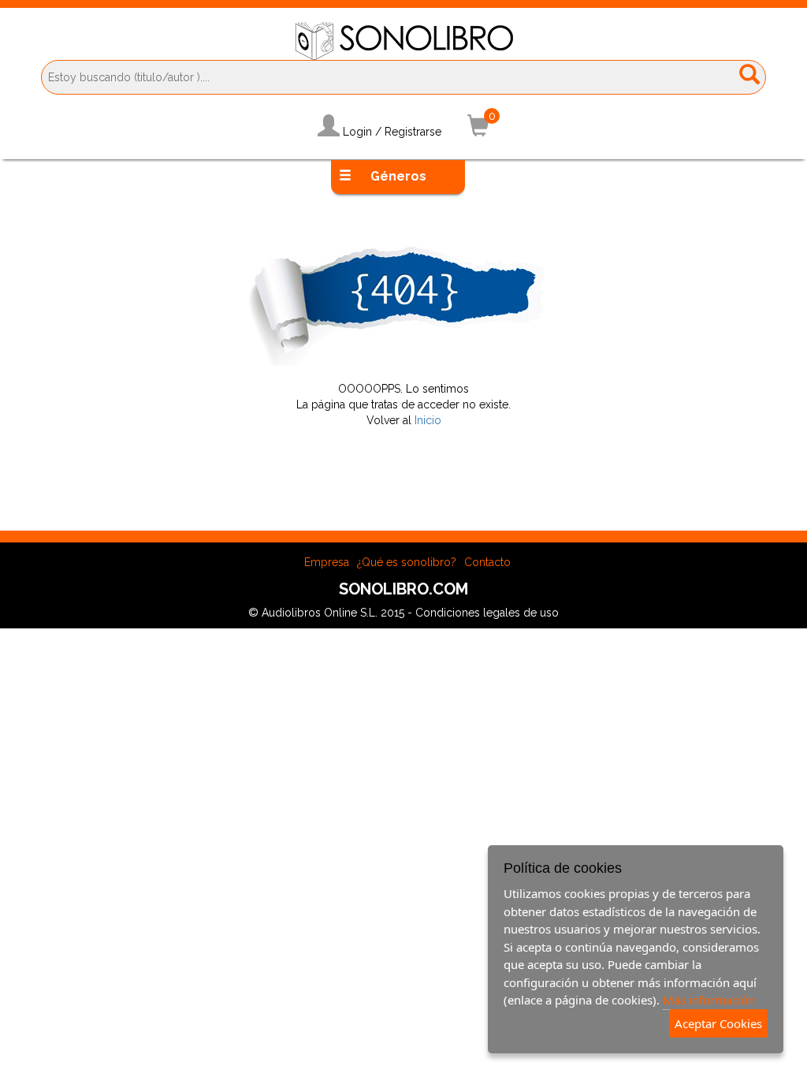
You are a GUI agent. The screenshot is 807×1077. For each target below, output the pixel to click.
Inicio (428, 420)
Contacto (487, 562)
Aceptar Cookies (718, 1023)
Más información (709, 1000)
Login (357, 131)
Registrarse (413, 131)
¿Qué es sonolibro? (406, 562)
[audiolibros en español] (404, 40)
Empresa (326, 562)
